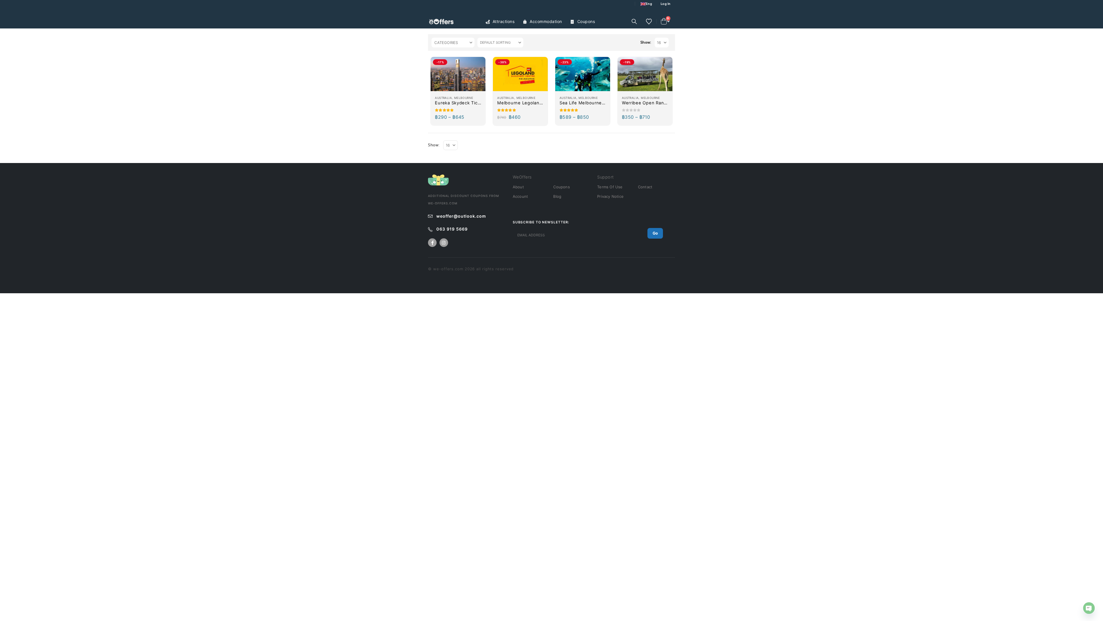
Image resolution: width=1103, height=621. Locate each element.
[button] (634, 21)
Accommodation (546, 21)
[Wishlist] (648, 21)
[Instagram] (443, 242)
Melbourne (463, 97)
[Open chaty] (1089, 608)
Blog (557, 196)
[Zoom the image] (438, 177)
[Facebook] (432, 242)
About (518, 187)
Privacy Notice (610, 196)
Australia (443, 97)
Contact (645, 187)
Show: (645, 42)
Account (520, 196)
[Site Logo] (442, 21)
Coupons (586, 21)
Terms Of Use (609, 187)
